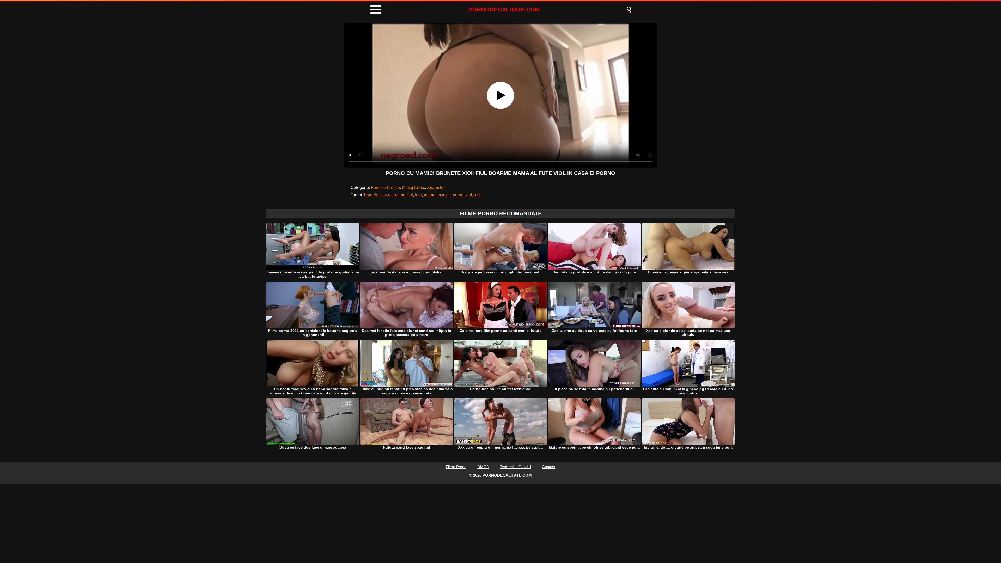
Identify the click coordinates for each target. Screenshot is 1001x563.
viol (469, 195)
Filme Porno (456, 466)
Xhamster (436, 187)
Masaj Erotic (413, 187)
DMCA (483, 466)
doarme (398, 195)
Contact (548, 466)
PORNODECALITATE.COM (504, 9)
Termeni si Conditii (515, 466)
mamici (444, 195)
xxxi (477, 195)
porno (458, 195)
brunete (371, 195)
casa (384, 195)
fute (418, 195)
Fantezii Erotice (385, 187)
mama (429, 195)
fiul (410, 195)
